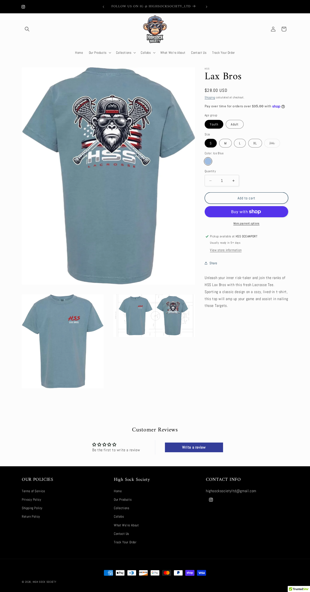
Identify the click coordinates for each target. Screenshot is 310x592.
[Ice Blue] (208, 161)
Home (118, 491)
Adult (235, 124)
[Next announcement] (206, 6)
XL (255, 143)
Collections (121, 508)
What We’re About (126, 525)
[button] (27, 29)
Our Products (123, 499)
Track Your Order (125, 542)
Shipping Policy (32, 508)
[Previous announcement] (103, 6)
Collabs (119, 516)
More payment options (246, 223)
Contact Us (121, 533)
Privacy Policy (31, 499)
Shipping (210, 97)
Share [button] (213, 263)
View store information (225, 250)
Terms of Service (33, 491)
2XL (274, 144)
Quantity (210, 171)
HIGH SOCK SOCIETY (44, 582)
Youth (214, 124)
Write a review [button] (194, 447)
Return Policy (31, 516)
